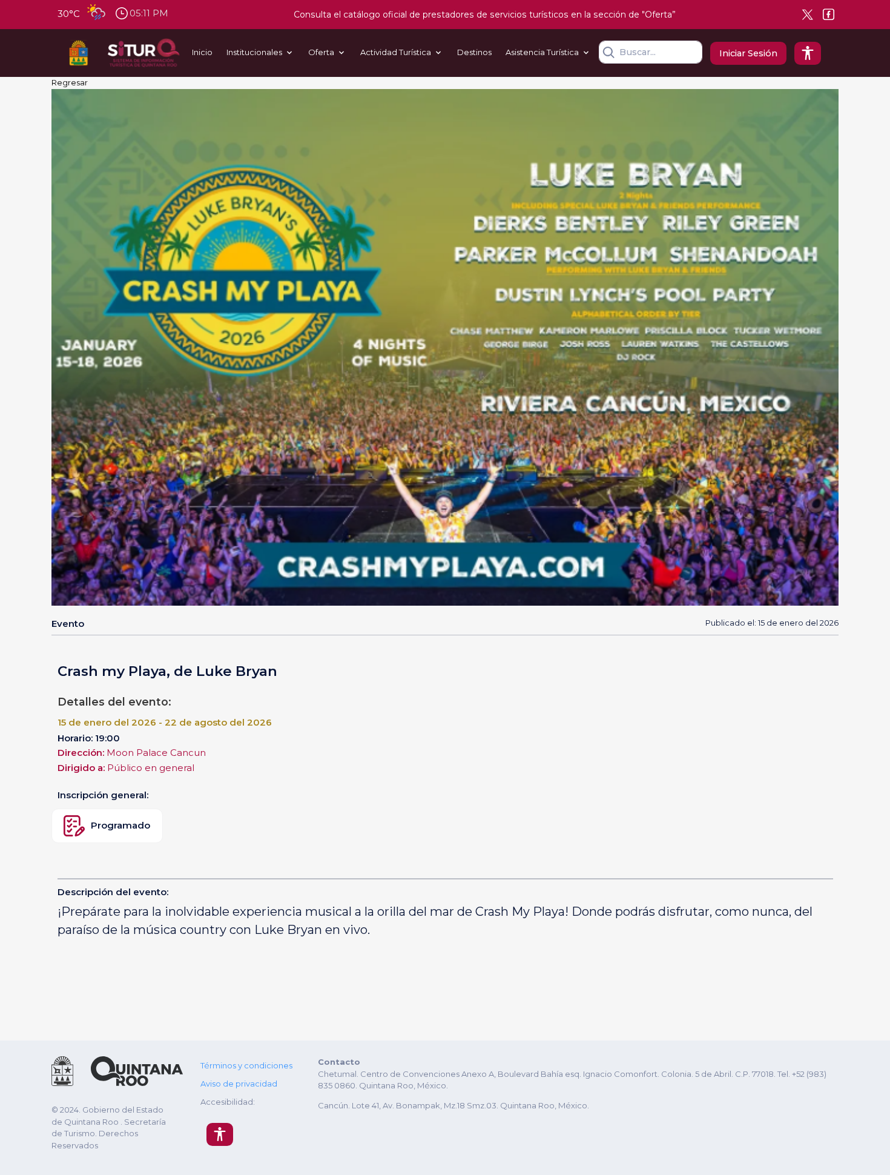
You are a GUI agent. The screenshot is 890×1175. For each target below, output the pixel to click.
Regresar (69, 82)
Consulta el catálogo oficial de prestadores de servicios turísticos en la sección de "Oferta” (485, 14)
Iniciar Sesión (748, 53)
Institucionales (254, 52)
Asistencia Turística (542, 52)
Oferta (321, 52)
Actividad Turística (395, 52)
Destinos (474, 52)
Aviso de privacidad (238, 1083)
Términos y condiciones (246, 1065)
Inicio (202, 52)
